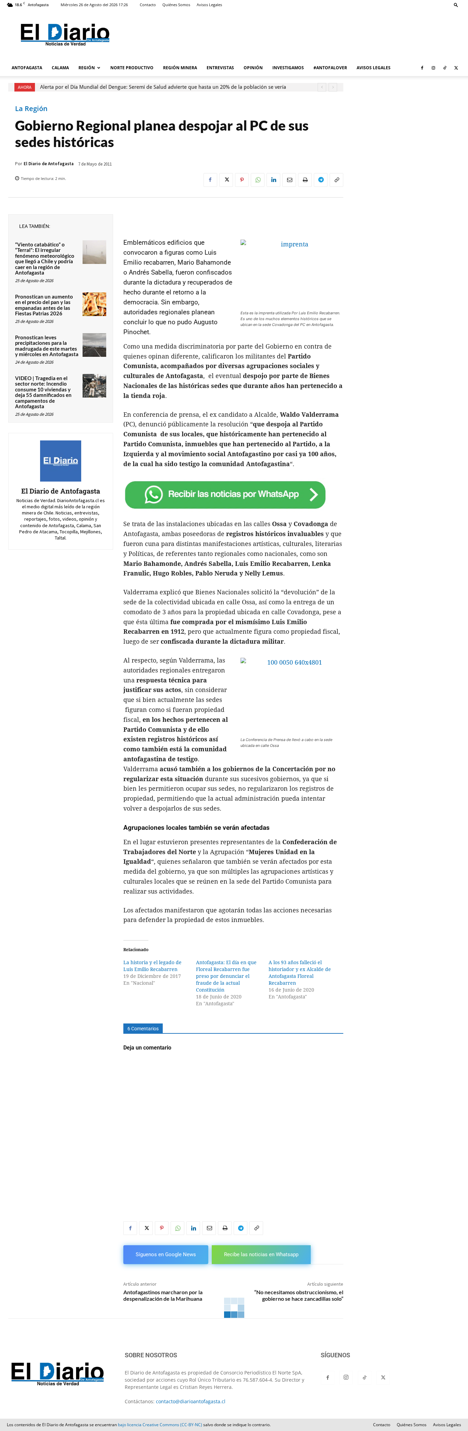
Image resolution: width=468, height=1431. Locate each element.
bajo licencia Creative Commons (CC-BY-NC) (160, 1425)
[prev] (322, 87)
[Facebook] (422, 68)
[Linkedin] (273, 180)
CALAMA (60, 68)
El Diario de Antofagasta (49, 164)
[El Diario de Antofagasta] (60, 461)
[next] (333, 87)
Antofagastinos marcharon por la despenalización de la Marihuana (162, 1295)
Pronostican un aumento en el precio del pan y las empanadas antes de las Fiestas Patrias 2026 (44, 305)
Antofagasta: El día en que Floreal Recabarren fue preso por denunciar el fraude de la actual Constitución (226, 976)
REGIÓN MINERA (180, 68)
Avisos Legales (209, 4)
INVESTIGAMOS (288, 68)
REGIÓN (86, 68)
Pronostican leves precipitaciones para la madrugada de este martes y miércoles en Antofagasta (46, 345)
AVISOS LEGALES (374, 68)
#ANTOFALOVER (330, 68)
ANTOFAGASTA (27, 68)
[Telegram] (321, 180)
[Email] (289, 180)
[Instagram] (433, 68)
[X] (456, 68)
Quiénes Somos (176, 4)
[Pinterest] (242, 180)
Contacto (148, 4)
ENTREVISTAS (220, 68)
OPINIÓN (253, 68)
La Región (31, 108)
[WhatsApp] (257, 180)
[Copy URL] (336, 180)
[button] (456, 4)
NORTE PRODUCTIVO (131, 68)
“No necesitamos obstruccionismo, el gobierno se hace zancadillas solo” (298, 1295)
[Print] (305, 180)
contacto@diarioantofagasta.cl (190, 1401)
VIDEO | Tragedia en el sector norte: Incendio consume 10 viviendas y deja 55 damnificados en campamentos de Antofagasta (43, 392)
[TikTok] (445, 68)
